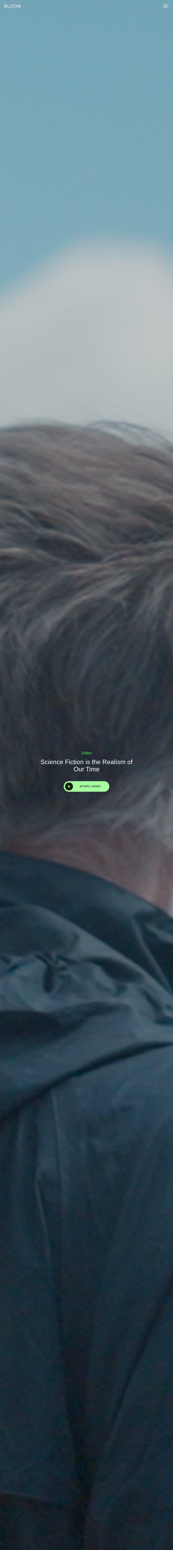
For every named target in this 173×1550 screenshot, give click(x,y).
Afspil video (90, 786)
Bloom (12, 6)
